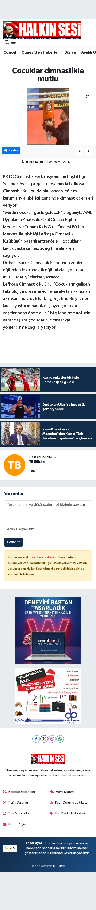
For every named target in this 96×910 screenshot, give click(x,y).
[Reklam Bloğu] (48, 630)
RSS (12, 848)
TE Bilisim (31, 162)
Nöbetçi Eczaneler (21, 791)
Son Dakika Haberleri (70, 813)
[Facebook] (36, 739)
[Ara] (7, 43)
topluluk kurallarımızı (44, 557)
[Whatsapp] (60, 739)
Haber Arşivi (17, 824)
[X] (44, 739)
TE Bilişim (58, 866)
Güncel (9, 52)
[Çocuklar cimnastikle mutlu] (48, 116)
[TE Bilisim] (14, 465)
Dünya (70, 52)
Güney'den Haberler (40, 52)
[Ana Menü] (13, 43)
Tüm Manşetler (19, 813)
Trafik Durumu (18, 802)
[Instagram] (52, 739)
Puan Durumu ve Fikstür (72, 802)
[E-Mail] (32, 471)
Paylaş (13, 150)
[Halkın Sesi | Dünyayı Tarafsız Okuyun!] (42, 30)
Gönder (13, 542)
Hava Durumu (65, 791)
